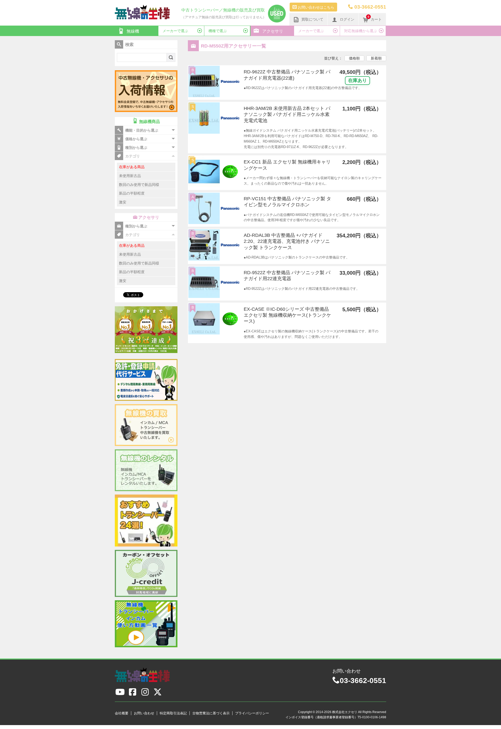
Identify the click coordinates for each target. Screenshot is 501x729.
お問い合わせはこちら (315, 7)
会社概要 (121, 713)
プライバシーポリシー (252, 713)
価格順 (354, 58)
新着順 (376, 58)
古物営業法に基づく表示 (211, 713)
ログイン (347, 19)
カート (375, 18)
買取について (312, 19)
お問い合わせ (144, 713)
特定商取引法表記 (173, 713)
